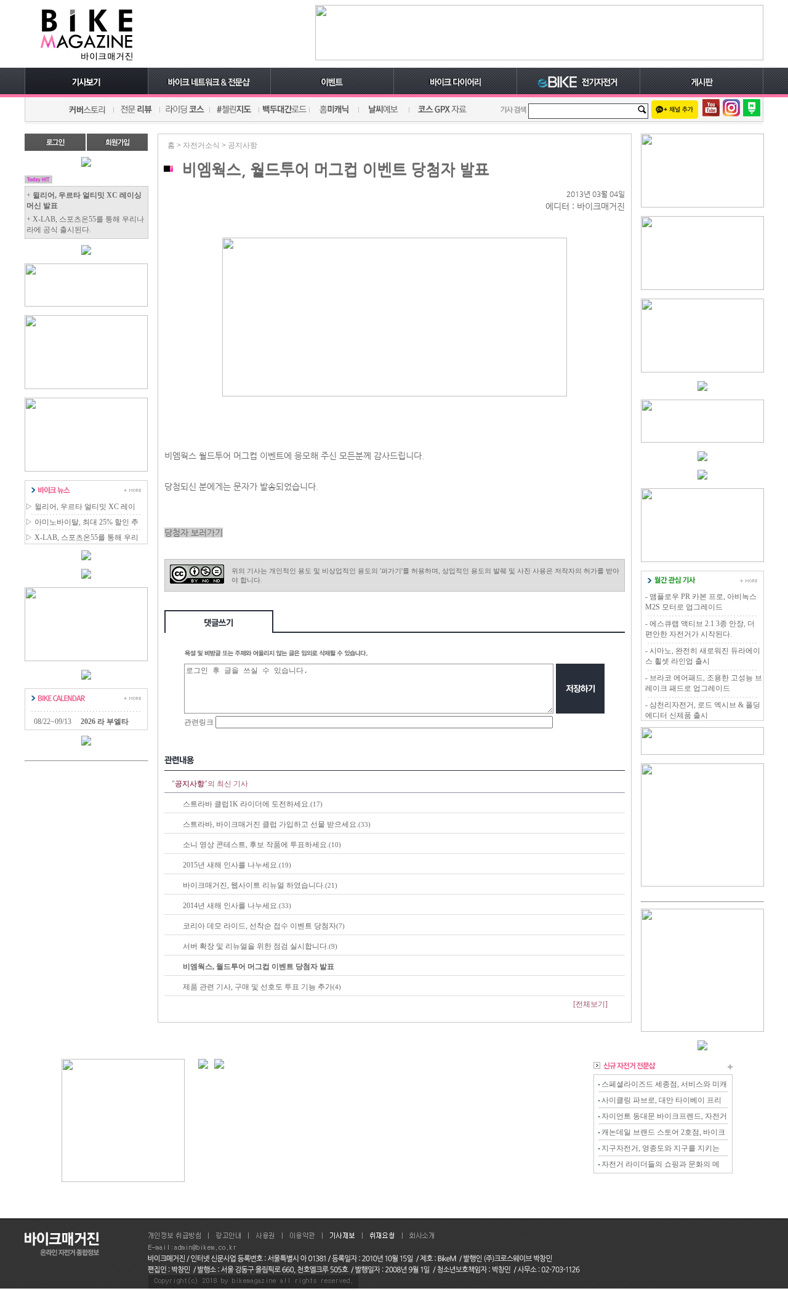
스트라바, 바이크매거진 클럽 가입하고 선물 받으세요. (270, 824)
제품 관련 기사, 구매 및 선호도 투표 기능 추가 (257, 987)
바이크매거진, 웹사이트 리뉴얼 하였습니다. (254, 885)
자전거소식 (201, 145)
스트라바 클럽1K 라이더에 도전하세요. (246, 804)
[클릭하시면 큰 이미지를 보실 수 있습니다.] (394, 394)
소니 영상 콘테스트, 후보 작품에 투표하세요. (256, 844)
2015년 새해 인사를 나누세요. (231, 865)
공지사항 (242, 145)
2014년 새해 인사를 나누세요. (231, 905)
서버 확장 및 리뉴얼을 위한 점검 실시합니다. (256, 946)
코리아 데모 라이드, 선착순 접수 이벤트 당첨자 (259, 926)
